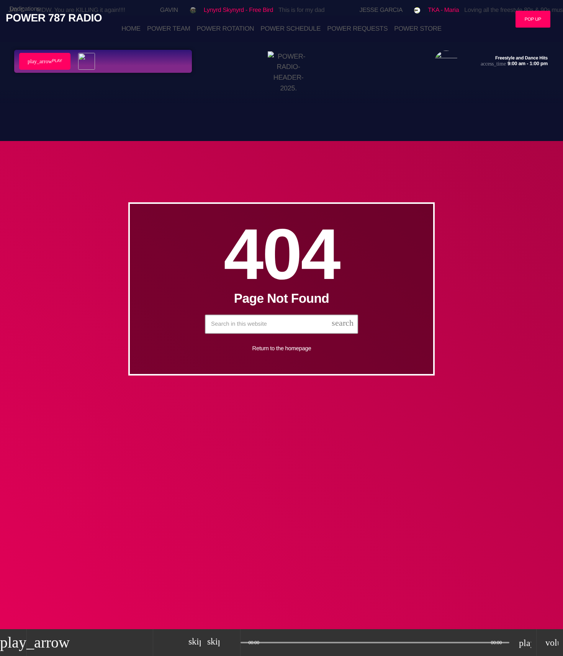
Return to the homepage (281, 348)
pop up (533, 19)
